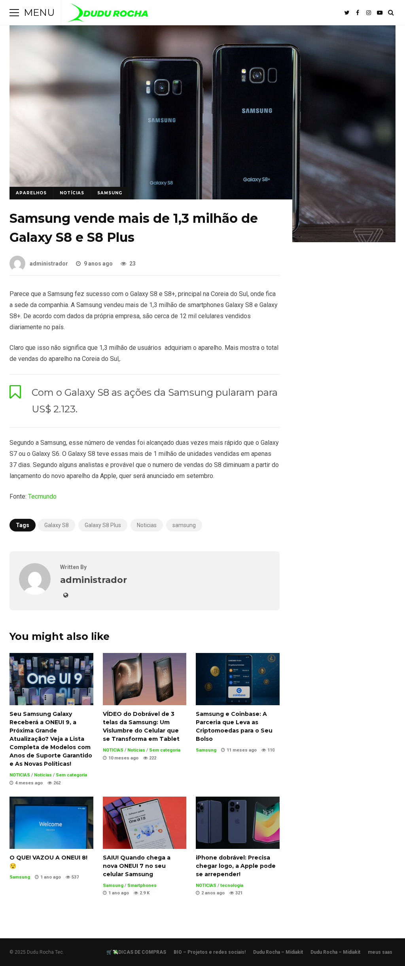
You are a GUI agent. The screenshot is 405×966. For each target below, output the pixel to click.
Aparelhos (31, 192)
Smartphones (142, 885)
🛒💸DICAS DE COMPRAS (136, 952)
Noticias (147, 525)
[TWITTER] (346, 12)
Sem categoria (71, 775)
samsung (184, 525)
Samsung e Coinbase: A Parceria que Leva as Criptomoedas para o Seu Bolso (238, 679)
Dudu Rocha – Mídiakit (278, 952)
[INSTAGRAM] (368, 12)
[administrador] (35, 592)
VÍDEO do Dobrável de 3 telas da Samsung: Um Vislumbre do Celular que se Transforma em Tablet (145, 679)
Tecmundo (42, 496)
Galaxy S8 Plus (103, 525)
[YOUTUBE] (379, 12)
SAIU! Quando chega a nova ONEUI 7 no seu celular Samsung (145, 823)
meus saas (380, 952)
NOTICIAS (19, 775)
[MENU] (14, 12)
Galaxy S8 (56, 525)
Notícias (72, 192)
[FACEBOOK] (357, 12)
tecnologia (231, 885)
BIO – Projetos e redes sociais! (210, 952)
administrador (49, 263)
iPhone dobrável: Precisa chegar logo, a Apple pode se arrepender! (238, 823)
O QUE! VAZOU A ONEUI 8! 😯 (51, 823)
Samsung (109, 192)
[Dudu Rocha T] (108, 14)
